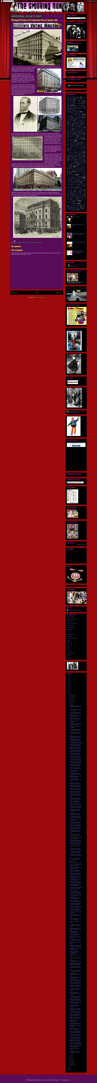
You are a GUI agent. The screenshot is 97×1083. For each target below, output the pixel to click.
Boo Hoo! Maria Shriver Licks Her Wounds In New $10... (75, 971)
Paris (68, 176)
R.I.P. (72, 179)
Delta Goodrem (76, 125)
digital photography (70, 127)
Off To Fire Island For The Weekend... (74, 721)
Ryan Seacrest (75, 184)
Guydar (75, 134)
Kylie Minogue (81, 151)
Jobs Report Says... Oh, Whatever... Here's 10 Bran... (75, 961)
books (68, 109)
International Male (70, 142)
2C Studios (69, 97)
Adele (78, 98)
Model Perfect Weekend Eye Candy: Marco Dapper (75, 792)
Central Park (75, 116)
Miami (74, 162)
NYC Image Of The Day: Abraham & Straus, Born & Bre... (75, 915)
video (68, 203)
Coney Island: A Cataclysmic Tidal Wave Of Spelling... (75, 828)
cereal (81, 116)
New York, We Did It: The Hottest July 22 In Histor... (75, 783)
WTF (75, 210)
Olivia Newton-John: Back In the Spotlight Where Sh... (75, 740)
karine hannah (82, 148)
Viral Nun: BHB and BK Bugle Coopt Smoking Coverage (75, 807)
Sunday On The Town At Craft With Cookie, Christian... (75, 1018)
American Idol (75, 100)
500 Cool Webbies (70, 617)
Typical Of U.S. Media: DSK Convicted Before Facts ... (75, 1032)
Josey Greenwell (77, 146)
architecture (70, 102)
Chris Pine (72, 119)
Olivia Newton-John (79, 173)
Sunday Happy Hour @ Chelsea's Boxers (74, 771)
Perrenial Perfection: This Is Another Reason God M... (75, 877)
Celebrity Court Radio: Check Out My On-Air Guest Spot (75, 946)
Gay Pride (69, 134)
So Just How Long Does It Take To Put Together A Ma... (75, 895)
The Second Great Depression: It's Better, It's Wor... (75, 949)
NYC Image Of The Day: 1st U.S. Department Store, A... (75, 940)
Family (84, 130)
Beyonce (83, 106)
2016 (69, 684)
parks (71, 176)
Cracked (68, 631)
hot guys (79, 139)
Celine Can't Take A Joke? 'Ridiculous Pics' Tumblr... (75, 835)
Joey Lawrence (81, 145)
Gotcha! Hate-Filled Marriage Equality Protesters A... (75, 737)
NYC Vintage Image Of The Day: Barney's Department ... (75, 882)
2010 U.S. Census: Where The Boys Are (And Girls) (75, 865)
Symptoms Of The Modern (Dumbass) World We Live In (75, 907)
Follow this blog (76, 445)
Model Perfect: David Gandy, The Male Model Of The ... (75, 713)
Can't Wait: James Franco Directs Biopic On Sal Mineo (75, 841)
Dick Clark (82, 126)
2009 (69, 1068)
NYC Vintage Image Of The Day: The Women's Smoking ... (75, 855)
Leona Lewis (69, 153)
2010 (69, 1066)
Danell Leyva (71, 123)
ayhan (77, 103)
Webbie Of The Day (74, 206)
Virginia (82, 203)
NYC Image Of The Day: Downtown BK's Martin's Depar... (74, 925)
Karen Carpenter (76, 216)
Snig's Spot (69, 651)
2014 (69, 688)
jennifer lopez (77, 144)
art (82, 102)
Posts (70, 381)
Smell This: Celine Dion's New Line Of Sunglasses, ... (75, 919)
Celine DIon (77, 114)
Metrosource (69, 162)
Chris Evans (69, 118)
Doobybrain (69, 636)
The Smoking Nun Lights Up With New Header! (75, 978)
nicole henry (77, 169)
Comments (71, 383)
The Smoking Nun (78, 195)
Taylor (83, 193)
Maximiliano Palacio (72, 160)
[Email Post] (14, 241)
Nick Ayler (71, 169)
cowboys (71, 121)
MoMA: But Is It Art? (73, 861)
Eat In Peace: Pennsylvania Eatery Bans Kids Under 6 (75, 849)
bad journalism (78, 105)
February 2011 (72, 1062)
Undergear (83, 200)
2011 (69, 693)
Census (68, 116)
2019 (69, 681)
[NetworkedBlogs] (76, 443)
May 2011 (71, 1057)
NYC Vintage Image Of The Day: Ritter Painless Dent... (75, 774)
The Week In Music (71, 196)
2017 (69, 683)
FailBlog (68, 640)
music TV (79, 166)
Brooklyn (69, 110)
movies (74, 165)
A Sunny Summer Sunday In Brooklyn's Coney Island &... (75, 825)
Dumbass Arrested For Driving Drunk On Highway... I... (75, 1046)
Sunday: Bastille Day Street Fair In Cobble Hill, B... (74, 934)
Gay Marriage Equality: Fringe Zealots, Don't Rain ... (75, 777)
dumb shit (79, 127)
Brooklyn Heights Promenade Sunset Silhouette (75, 885)
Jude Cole (73, 147)
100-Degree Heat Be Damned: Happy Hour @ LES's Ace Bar (75, 795)
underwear (70, 202)
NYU (73, 173)
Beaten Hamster (70, 625)
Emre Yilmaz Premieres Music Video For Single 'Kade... (75, 789)
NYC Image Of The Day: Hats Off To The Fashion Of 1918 (75, 742)
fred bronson (82, 132)
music (70, 166)
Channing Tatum (79, 117)
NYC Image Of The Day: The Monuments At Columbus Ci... (75, 967)
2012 (69, 691)
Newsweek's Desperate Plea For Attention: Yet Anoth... (75, 874)
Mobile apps (70, 163)
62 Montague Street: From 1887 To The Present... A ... (75, 719)
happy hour (73, 136)
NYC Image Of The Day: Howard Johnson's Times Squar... (75, 1052)
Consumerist (69, 629)
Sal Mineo (82, 184)
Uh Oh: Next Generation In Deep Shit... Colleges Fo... (75, 871)
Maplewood (76, 157)
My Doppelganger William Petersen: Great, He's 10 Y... (75, 1023)
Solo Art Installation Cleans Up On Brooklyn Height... (75, 879)
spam (77, 190)
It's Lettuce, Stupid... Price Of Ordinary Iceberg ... (75, 932)
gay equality (79, 133)
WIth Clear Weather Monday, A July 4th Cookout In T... (75, 1002)
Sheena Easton (70, 188)
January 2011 (72, 1064)
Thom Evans (73, 197)
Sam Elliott (69, 185)
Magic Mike (69, 157)
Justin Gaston (74, 148)
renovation (82, 180)
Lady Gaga (73, 152)
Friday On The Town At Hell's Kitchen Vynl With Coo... (75, 1035)
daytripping (77, 124)
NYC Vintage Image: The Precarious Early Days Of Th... (75, 733)
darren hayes (78, 123)
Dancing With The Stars (80, 121)
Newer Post (15, 292)
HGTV (68, 137)
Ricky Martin (73, 181)
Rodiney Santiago (75, 182)
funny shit (71, 133)
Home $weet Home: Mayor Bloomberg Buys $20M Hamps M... (74, 810)
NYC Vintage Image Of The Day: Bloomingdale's (74, 898)
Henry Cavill (81, 136)
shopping (36, 242)
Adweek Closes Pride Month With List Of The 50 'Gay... (75, 1040)
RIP (79, 181)
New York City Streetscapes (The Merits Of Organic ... (74, 859)
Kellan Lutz (71, 150)
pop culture (77, 178)
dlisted (68, 657)
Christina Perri (79, 119)
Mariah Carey (82, 157)
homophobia (71, 139)
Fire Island (77, 131)
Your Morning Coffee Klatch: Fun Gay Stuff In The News (75, 986)
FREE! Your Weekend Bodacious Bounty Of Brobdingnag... (74, 952)
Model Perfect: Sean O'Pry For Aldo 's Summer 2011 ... (75, 1029)
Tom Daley (74, 199)
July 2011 (71, 704)
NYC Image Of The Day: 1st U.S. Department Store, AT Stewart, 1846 (35, 20)
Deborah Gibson (70, 634)
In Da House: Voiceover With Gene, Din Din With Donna (75, 1043)
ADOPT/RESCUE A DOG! (72, 619)
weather (83, 205)
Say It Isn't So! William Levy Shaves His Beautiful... (74, 801)
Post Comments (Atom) (40, 297)
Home (37, 292)
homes (84, 137)
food (77, 132)
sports (68, 192)
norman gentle (82, 170)
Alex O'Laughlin (79, 99)
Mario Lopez (71, 158)
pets (74, 176)
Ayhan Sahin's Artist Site (72, 623)
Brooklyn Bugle (79, 110)
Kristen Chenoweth (74, 151)
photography (80, 176)
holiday (72, 137)
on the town (71, 174)
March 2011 (71, 1061)
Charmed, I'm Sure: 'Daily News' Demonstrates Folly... (75, 768)
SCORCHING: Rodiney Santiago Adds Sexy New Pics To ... (75, 993)
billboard (71, 107)
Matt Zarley (71, 159)
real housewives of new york (76, 180)
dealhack (69, 655)
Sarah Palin (76, 185)
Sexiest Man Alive (71, 187)
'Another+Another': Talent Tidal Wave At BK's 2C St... (75, 716)
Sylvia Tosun (76, 193)
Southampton (70, 190)
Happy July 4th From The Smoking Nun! (74, 1021)
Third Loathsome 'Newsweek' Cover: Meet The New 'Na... (75, 759)
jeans (79, 143)
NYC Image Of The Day (28, 242)
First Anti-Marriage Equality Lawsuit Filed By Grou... (74, 754)
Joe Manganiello (71, 145)
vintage (40, 242)
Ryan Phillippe (78, 183)
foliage (73, 132)
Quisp (68, 179)
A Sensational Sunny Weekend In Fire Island (75, 710)
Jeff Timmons (70, 144)
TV (76, 200)
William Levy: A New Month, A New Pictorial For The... (75, 1015)
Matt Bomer (83, 158)
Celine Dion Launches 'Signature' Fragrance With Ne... (75, 706)
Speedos (81, 190)
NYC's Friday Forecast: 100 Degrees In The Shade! (74, 814)
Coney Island (77, 120)
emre (74, 130)
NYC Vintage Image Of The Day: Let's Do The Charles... (75, 843)
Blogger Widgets (74, 266)
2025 (69, 676)
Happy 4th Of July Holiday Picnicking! (74, 1026)
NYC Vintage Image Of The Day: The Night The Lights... (75, 817)
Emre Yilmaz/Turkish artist (72, 638)
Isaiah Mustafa (78, 142)
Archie (82, 100)
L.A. (67, 152)
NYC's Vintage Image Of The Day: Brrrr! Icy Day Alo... (75, 822)
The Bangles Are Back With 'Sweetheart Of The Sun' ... (75, 1009)
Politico (68, 646)
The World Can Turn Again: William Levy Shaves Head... (75, 745)
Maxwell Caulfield (81, 160)
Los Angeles (75, 154)
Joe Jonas (83, 144)
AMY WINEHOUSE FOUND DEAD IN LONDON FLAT (74, 786)
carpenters (75, 113)
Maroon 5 (77, 158)
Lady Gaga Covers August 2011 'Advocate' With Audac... (74, 989)
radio (75, 179)
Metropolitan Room (78, 161)
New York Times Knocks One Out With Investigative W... (75, 904)
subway (68, 193)
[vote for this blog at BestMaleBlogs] (76, 412)
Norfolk (75, 170)
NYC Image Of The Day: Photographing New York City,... (75, 831)
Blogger (69, 1080)
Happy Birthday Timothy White (79, 242)
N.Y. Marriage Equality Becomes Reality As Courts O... (75, 780)
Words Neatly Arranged (76, 208)
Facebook (79, 130)
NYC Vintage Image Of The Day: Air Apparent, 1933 (74, 757)
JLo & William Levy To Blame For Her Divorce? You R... (75, 852)
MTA (80, 165)
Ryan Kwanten (71, 183)
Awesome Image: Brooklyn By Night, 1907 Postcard (75, 929)
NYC (70, 171)
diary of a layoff (74, 126)
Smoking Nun (72, 189)
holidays (77, 137)
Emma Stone (69, 130)
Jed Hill (84, 143)
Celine (70, 114)
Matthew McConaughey (80, 159)
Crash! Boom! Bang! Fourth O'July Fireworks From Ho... (75, 1000)
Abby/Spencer (70, 98)
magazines (79, 156)
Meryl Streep (69, 161)
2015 (69, 686)
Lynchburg (82, 154)
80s (78, 97)
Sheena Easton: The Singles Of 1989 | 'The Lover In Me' (79, 234)
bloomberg (80, 107)
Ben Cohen (73, 106)
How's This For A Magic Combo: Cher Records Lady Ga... (75, 888)
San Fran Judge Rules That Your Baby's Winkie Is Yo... (75, 730)
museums (83, 165)
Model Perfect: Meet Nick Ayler (75, 862)
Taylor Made (70, 194)
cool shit (83, 120)
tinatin (68, 199)
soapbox (80, 189)
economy (69, 129)
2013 (69, 690)
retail (68, 181)
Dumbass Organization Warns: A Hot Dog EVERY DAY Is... (75, 762)
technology (69, 195)
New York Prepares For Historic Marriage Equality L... (75, 838)
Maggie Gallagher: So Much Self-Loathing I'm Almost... (75, 748)
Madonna (72, 156)
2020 (69, 679)
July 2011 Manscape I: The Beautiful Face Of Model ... (75, 1038)
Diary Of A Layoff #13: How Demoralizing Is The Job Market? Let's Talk (78, 252)
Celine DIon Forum (71, 627)
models (76, 163)
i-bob (60, 1080)
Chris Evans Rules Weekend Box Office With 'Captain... (75, 765)
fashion (70, 131)
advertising (69, 99)
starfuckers (75, 192)
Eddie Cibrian (77, 129)
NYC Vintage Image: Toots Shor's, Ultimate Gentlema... (75, 1012)
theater (79, 196)
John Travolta (69, 146)
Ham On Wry (69, 642)
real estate (80, 179)
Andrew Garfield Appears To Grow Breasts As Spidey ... (75, 892)
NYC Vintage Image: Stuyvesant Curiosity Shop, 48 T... (75, 974)
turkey (72, 200)
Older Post (59, 292)
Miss (84, 162)
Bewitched (78, 106)
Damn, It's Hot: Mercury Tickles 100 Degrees (75, 820)
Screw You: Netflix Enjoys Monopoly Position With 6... (75, 910)
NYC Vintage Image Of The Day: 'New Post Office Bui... (75, 997)
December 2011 (72, 695)
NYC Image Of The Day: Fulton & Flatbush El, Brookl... (75, 724)
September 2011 (72, 700)
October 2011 (72, 698)
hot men (70, 141)
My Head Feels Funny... (74, 890)
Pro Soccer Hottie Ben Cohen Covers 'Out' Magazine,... (75, 901)
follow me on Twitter (81, 544)
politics (68, 177)
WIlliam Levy (76, 207)
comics (70, 120)
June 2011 (71, 1055)
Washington (76, 205)
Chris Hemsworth (77, 118)
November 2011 (72, 697)
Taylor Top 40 (79, 194)
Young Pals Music (70, 653)
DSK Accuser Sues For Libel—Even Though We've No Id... (75, 980)
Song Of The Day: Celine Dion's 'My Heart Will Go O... (75, 804)
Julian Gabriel (79, 147)
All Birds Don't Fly (70, 621)
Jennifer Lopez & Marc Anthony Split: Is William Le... (75, 868)
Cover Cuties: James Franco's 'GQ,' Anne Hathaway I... (75, 983)
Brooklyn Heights (72, 112)
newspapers (82, 168)
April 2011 (71, 1059)
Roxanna (83, 182)
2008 (69, 1070)
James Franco (73, 143)
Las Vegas (80, 152)
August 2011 (72, 702)
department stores (18, 242)
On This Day (81, 174)
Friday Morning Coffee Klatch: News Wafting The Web (75, 964)
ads (83, 98)
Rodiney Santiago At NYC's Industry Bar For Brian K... (75, 799)
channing (73, 117)
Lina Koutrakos (77, 153)
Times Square (81, 197)
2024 (69, 677)
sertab (81, 185)
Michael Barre (79, 162)
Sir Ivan (84, 188)
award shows (70, 103)
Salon (68, 649)
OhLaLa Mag (69, 644)
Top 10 (80, 199)
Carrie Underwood (82, 113)
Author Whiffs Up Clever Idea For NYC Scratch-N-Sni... (75, 751)
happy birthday (81, 134)
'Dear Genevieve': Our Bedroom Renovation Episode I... (74, 1006)
